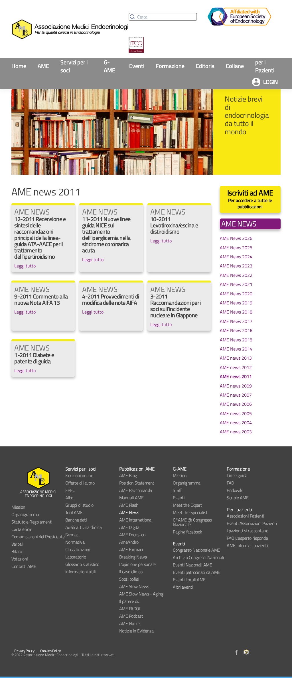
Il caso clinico (131, 571)
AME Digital (130, 527)
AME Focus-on (132, 534)
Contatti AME (23, 566)
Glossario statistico (82, 564)
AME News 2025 (236, 247)
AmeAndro (129, 542)
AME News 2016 (236, 330)
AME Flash (129, 505)
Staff (177, 490)
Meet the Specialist (190, 512)
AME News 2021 (236, 284)
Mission (18, 507)
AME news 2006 (236, 404)
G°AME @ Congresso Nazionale (192, 522)
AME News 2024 (236, 256)
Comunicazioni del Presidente (37, 536)
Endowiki (235, 490)
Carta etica (21, 529)
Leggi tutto (25, 265)
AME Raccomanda (135, 490)
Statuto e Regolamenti (31, 521)
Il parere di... (129, 601)
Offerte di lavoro (80, 482)
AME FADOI (129, 608)
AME (43, 65)
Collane (235, 65)
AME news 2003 (236, 431)
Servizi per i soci (74, 66)
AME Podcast (131, 616)
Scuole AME (237, 497)
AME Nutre (129, 623)
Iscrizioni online (79, 475)
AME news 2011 (236, 376)
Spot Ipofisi (129, 579)
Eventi (136, 65)
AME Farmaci (131, 549)
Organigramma (25, 514)
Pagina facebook (187, 531)
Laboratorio (75, 556)
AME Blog (128, 475)
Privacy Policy (24, 651)
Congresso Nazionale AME (196, 550)
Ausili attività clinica (83, 527)
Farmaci (72, 534)
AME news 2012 (236, 367)
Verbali (17, 544)
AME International (136, 519)
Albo (69, 497)
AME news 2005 (236, 413)
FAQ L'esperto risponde (247, 538)
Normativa (75, 542)
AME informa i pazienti (247, 545)
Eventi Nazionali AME (192, 564)
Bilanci (17, 551)
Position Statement (136, 482)
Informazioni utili (80, 571)
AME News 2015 (236, 339)
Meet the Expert (187, 505)
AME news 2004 (236, 422)
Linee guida (237, 475)
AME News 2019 (236, 302)
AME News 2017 (236, 321)
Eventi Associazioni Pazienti (252, 523)
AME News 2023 (236, 265)
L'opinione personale (137, 564)
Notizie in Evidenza (136, 630)
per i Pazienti (264, 66)
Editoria (205, 65)
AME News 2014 (236, 348)
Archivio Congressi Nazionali (198, 557)
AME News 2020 (236, 293)
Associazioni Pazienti (245, 515)
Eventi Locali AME (189, 579)
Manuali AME (131, 497)
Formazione (170, 65)
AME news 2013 (236, 358)
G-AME (109, 66)
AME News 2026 (236, 238)
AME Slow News (134, 586)
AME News (129, 512)
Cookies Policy (50, 651)
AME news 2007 (236, 394)
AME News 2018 (236, 311)
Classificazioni (77, 549)
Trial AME (74, 512)
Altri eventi (183, 587)
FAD (230, 482)
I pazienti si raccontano (247, 530)
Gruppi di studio (79, 505)
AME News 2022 (236, 275)
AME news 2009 (236, 385)
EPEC (70, 490)
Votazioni (19, 558)
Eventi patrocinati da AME (196, 572)
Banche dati (76, 519)
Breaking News (133, 556)
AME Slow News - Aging (141, 593)
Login (270, 81)
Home (18, 65)
